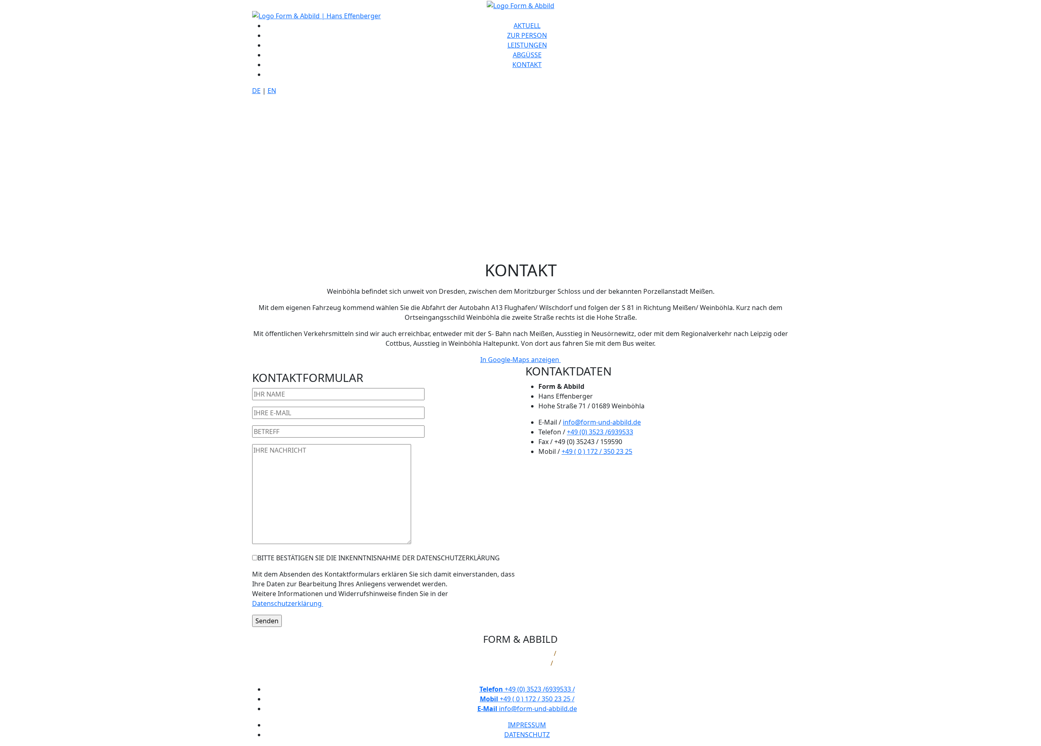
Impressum (527, 724)
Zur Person (527, 35)
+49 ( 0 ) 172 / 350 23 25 (597, 451)
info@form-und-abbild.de (602, 422)
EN (272, 90)
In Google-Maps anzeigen (520, 359)
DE (256, 90)
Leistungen (527, 45)
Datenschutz (527, 734)
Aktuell (527, 25)
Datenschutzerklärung (287, 603)
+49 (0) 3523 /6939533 (600, 431)
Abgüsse (527, 54)
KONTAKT (527, 64)
